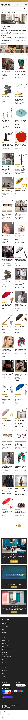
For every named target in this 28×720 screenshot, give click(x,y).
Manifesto (4, 627)
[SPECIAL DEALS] (14, 598)
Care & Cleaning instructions (7, 645)
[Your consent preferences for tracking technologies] (2, 717)
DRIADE (3, 673)
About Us (4, 621)
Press (3, 630)
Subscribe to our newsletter (7, 648)
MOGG (3, 675)
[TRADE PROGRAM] (14, 546)
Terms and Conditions (6, 654)
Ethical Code (4, 632)
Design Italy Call (5, 623)
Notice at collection (6, 714)
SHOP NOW (14, 586)
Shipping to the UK (5, 643)
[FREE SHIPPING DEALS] (14, 572)
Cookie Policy (4, 662)
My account (4, 649)
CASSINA (4, 667)
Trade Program (5, 626)
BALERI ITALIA (5, 670)
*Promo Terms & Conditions (7, 656)
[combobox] (14, 8)
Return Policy (4, 659)
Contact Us (4, 637)
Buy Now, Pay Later (5, 640)
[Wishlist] (20, 4)
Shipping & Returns (5, 642)
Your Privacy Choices (10, 712)
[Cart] (23, 4)
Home (2, 12)
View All (3, 678)
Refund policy (4, 657)
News (3, 629)
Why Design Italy (5, 624)
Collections (8, 12)
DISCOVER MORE (14, 561)
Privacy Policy (4, 660)
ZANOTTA (4, 676)
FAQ (3, 646)
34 (16, 525)
